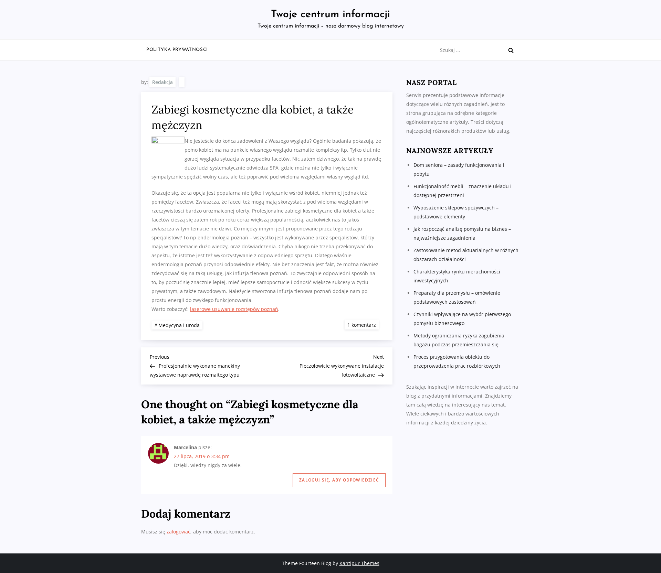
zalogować (178, 531)
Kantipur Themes (359, 563)
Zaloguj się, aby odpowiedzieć (339, 480)
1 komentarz (363, 324)
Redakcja (162, 82)
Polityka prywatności (177, 49)
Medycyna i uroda (179, 325)
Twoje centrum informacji (330, 14)
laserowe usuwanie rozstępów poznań (234, 309)
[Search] (511, 50)
